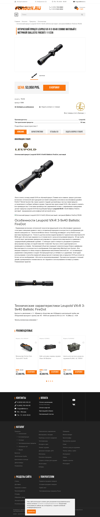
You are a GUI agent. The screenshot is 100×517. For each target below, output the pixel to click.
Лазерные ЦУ (23, 446)
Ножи (64, 444)
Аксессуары (42, 463)
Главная (17, 21)
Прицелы (32, 21)
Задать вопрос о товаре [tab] (50, 107)
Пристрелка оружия (69, 441)
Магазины (42, 454)
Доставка (18, 484)
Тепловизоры (43, 441)
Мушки (21, 450)
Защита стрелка (68, 460)
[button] (47, 381)
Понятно (31, 511)
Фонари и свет (43, 444)
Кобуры (41, 467)
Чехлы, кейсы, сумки (69, 451)
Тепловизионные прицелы (27, 443)
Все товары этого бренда (74, 113)
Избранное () (42, 1)
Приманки (66, 431)
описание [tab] (20, 132)
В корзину (54, 87)
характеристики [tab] (37, 132)
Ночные (21, 440)
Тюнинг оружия (44, 447)
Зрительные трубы (21, 456)
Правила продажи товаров (48, 481)
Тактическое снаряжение (47, 431)
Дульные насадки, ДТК (46, 451)
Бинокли (17, 453)
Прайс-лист (42, 488)
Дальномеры (19, 462)
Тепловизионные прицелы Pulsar (50, 491)
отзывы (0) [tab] (54, 132)
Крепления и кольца (21, 459)
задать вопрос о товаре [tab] (74, 132)
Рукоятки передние (45, 457)
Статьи (17, 481)
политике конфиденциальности (48, 503)
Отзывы (17, 494)
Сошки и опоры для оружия (48, 460)
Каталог (25, 21)
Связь (65, 457)
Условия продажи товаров (48, 484)
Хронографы (67, 438)
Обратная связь (20, 497)
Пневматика (18, 466)
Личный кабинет (22, 1)
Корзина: (82, 8)
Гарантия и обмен (20, 488)
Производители (20, 491)
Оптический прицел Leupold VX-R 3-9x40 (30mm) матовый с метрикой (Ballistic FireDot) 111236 (49, 24)
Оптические (42, 21)
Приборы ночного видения (48, 438)
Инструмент (66, 454)
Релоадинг (66, 463)
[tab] (26, 126)
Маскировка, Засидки (46, 434)
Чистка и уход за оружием (71, 447)
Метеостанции (67, 434)
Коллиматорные (24, 437)
